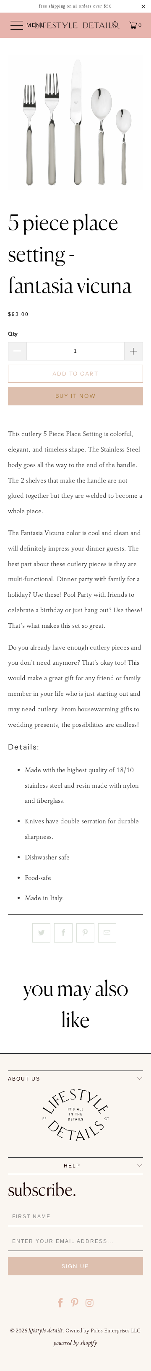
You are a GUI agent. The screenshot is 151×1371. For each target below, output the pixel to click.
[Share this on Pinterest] (85, 933)
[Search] (116, 25)
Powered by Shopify (75, 1343)
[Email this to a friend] (107, 933)
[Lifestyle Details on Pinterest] (75, 1304)
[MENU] (13, 25)
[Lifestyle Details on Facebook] (60, 1304)
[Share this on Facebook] (63, 933)
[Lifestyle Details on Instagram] (89, 1304)
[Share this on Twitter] (41, 933)
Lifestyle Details (45, 1330)
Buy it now (75, 395)
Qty (13, 333)
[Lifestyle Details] (75, 25)
